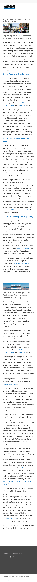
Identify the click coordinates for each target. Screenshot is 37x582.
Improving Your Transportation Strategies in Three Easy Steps (17, 36)
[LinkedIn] (13, 556)
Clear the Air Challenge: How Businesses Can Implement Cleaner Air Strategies (16, 295)
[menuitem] (31, 7)
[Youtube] (10, 556)
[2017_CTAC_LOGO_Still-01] (15, 7)
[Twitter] (7, 556)
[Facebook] (4, 556)
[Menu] (31, 7)
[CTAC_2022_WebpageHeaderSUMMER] (16, 286)
